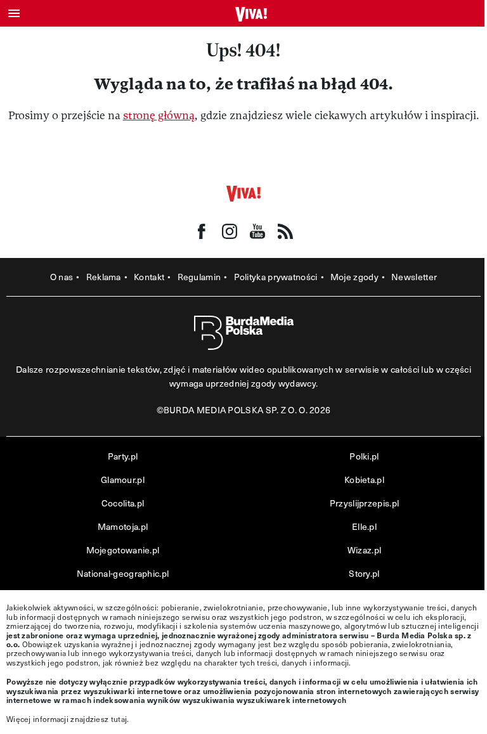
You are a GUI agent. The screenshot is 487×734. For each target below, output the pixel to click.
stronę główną (159, 115)
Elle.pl (364, 526)
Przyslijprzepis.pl (364, 503)
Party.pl (123, 456)
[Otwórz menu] (14, 13)
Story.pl (364, 573)
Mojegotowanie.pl (123, 550)
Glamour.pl (123, 479)
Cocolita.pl (122, 503)
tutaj (119, 718)
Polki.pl (364, 456)
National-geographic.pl (123, 573)
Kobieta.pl (364, 479)
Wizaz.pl (364, 550)
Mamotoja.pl (123, 526)
